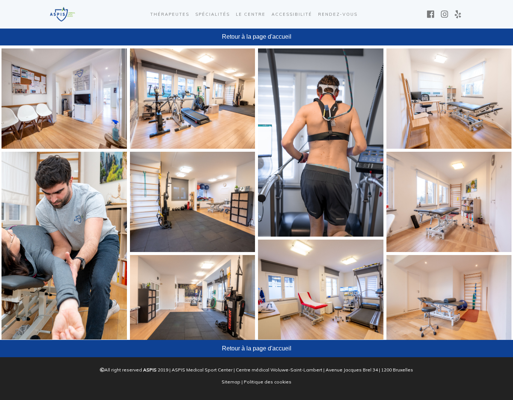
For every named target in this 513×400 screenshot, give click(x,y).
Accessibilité (292, 14)
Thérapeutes (169, 14)
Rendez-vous (338, 14)
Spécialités (212, 14)
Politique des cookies (267, 382)
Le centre (251, 14)
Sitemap (231, 382)
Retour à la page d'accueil (256, 36)
